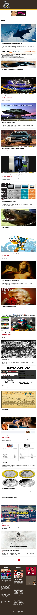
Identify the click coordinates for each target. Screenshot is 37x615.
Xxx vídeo (19, 606)
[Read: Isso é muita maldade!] (18, 322)
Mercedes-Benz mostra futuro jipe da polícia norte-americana (13, 148)
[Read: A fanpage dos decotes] (18, 425)
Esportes (5, 97)
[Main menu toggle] (30, 4)
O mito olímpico (4, 462)
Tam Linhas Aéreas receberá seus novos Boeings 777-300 (12, 175)
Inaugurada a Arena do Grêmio (7, 96)
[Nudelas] (18, 570)
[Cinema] (6, 574)
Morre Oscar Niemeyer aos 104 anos (8, 122)
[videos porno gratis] (21, 570)
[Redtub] (15, 573)
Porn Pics (16, 601)
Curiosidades (6, 437)
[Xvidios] (15, 576)
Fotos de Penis (21, 591)
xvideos (22, 604)
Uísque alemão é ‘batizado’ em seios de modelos (10, 280)
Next (33, 559)
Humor (5, 334)
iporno (21, 594)
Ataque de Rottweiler (5, 227)
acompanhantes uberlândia (18, 585)
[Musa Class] (18, 13)
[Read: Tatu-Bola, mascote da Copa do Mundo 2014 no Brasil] (18, 243)
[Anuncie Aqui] (31, 580)
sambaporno (21, 602)
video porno (16, 605)
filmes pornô (18, 590)
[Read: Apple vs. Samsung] (18, 399)
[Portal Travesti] (31, 571)
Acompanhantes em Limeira (18, 581)
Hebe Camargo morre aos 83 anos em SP (9, 306)
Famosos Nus (19, 589)
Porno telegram (20, 600)
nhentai (18, 593)
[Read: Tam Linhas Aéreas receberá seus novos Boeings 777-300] (18, 164)
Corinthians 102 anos (5, 359)
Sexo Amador (15, 603)
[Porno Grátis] (18, 576)
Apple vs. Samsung (5, 409)
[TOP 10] (6, 577)
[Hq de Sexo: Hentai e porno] (21, 573)
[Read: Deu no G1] (18, 375)
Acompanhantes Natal (19, 584)
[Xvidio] (21, 576)
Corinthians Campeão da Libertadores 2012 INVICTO (11, 550)
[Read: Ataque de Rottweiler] (18, 217)
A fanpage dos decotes (6, 436)
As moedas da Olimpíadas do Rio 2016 (8, 488)
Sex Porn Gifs (20, 603)
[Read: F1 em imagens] (18, 513)
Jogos (8, 44)
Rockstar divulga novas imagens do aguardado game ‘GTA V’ (12, 43)
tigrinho (19, 604)
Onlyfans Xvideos (18, 596)
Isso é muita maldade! (6, 333)
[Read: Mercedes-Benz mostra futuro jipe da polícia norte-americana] (18, 138)
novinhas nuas (16, 595)
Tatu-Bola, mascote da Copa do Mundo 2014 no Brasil (11, 254)
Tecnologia (10, 176)
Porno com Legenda (17, 599)
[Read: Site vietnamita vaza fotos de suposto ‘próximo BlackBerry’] (18, 59)
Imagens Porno (17, 594)
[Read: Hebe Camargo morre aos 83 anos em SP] (18, 296)
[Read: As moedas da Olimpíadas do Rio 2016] (18, 478)
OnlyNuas (20, 595)
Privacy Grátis (20, 601)
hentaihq (21, 593)
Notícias (10, 44)
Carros (5, 150)
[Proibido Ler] (15, 570)
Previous (4, 559)
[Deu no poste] (18, 573)
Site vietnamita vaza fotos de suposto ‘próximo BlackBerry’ (12, 69)
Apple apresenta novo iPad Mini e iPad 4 (9, 201)
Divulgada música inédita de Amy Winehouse (9, 497)
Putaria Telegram (16, 602)
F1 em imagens (4, 524)
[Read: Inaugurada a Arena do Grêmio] (18, 85)
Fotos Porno (16, 592)
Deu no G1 (3, 385)
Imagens (5, 44)
